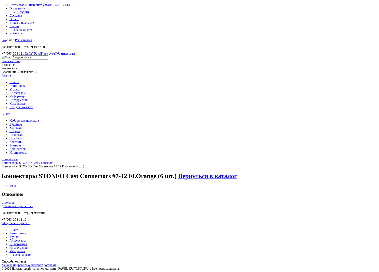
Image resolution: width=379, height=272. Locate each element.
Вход (5, 40)
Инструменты (18, 100)
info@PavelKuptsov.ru (40, 53)
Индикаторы (18, 152)
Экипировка (17, 85)
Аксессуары (17, 92)
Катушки (15, 127)
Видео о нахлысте (21, 22)
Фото (13, 185)
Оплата (14, 19)
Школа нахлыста (20, 29)
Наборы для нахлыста (24, 120)
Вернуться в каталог (207, 175)
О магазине (17, 8)
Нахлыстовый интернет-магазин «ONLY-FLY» (40, 5)
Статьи (14, 26)
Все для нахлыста (21, 107)
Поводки (15, 138)
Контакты (16, 33)
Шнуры (14, 131)
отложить (8, 202)
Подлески (16, 134)
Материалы (17, 103)
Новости (23, 12)
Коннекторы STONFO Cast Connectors (27, 162)
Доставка (15, 15)
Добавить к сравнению (17, 206)
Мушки (14, 89)
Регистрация (23, 40)
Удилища (15, 124)
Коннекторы (17, 149)
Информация (18, 96)
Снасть (14, 82)
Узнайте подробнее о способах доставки (29, 265)
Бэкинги (15, 145)
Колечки (15, 142)
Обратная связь (65, 53)
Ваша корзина (11, 61)
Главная (7, 75)
